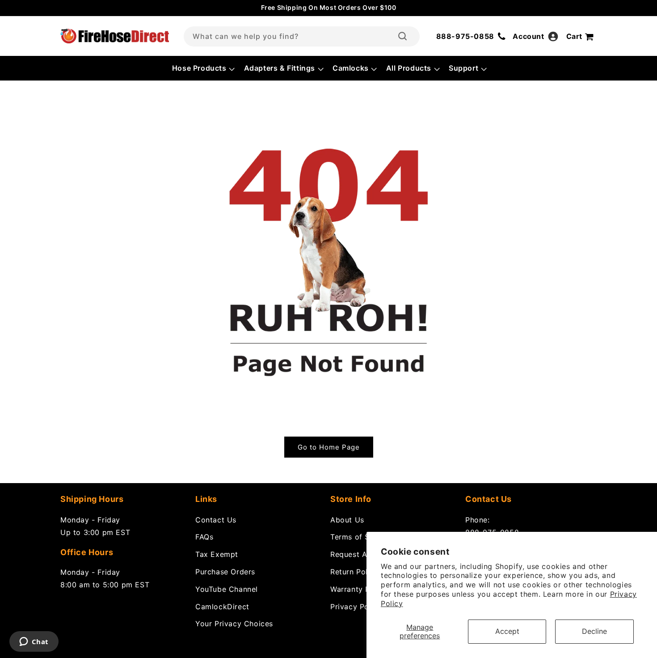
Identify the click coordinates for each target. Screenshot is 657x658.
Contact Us (215, 519)
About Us (347, 519)
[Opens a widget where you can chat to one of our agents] (34, 642)
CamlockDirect (222, 606)
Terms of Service (361, 536)
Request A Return (361, 554)
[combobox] (302, 36)
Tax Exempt (216, 554)
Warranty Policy (358, 588)
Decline (594, 631)
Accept (507, 631)
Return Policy (354, 571)
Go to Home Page (329, 447)
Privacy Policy (356, 606)
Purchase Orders (225, 571)
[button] (203, 68)
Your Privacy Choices (234, 623)
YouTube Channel (226, 588)
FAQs (204, 536)
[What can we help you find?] (402, 36)
